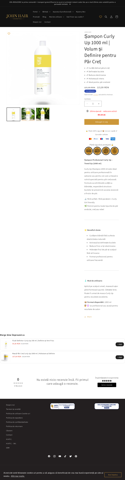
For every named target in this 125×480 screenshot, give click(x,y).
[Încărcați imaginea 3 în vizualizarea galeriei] (42, 114)
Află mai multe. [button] (18, 476)
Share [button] (89, 317)
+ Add (120, 344)
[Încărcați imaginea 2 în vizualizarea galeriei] (28, 114)
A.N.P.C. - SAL (11, 443)
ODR (8, 448)
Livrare (95, 94)
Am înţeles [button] (113, 475)
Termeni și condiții (13, 409)
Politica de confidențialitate (17, 422)
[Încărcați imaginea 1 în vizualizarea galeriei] (13, 114)
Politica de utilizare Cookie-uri (18, 413)
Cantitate (87, 99)
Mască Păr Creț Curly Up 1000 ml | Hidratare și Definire (33, 353)
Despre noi (10, 405)
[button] (36, 11)
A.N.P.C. (9, 439)
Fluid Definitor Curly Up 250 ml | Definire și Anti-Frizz (33, 340)
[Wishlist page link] (100, 16)
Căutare (9, 430)
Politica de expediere (14, 418)
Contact (9, 435)
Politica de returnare (14, 426)
